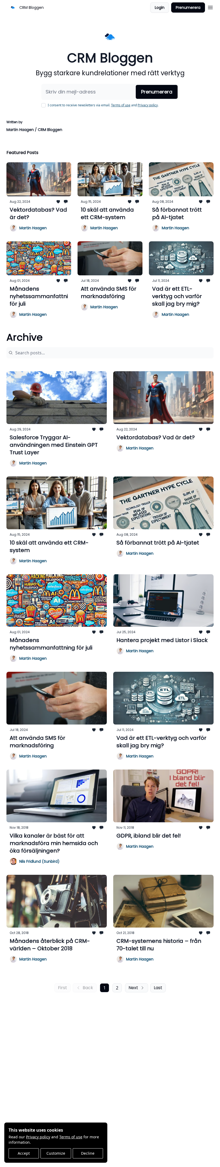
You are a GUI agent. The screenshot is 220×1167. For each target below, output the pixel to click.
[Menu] (210, 7)
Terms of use (70, 1136)
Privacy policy (38, 1136)
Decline (87, 1153)
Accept (24, 1153)
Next (133, 988)
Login (159, 7)
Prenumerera (188, 7)
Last (158, 988)
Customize (55, 1153)
